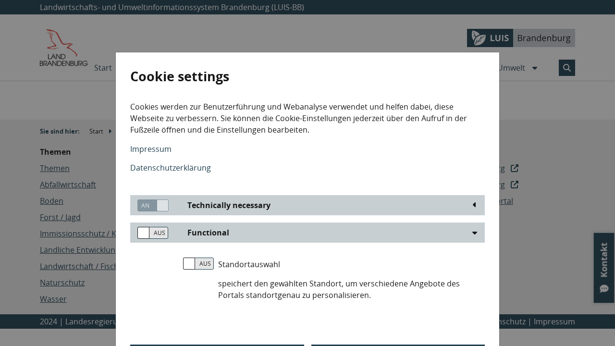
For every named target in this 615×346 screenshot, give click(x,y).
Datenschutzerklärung (170, 167)
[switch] (149, 205)
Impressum (151, 149)
